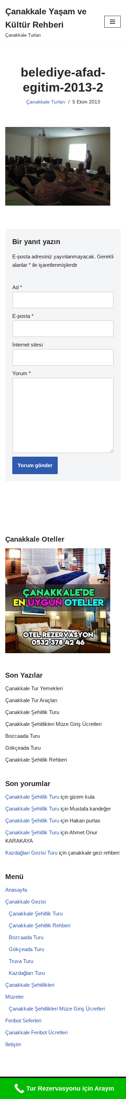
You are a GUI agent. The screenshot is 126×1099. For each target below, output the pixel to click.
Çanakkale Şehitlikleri (29, 985)
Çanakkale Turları (45, 102)
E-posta (23, 316)
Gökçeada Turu (23, 748)
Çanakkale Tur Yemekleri (34, 688)
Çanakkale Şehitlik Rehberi (36, 760)
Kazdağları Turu (27, 973)
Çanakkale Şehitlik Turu (32, 712)
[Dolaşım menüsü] (112, 22)
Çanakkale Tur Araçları (31, 700)
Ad (17, 287)
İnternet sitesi (27, 345)
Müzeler (14, 997)
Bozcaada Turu (22, 736)
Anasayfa (16, 890)
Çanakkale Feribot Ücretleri (36, 1032)
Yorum (21, 373)
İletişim (13, 1044)
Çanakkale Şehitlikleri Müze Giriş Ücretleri (53, 724)
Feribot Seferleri (23, 1020)
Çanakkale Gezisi (25, 902)
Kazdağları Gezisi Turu (31, 853)
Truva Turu (21, 961)
